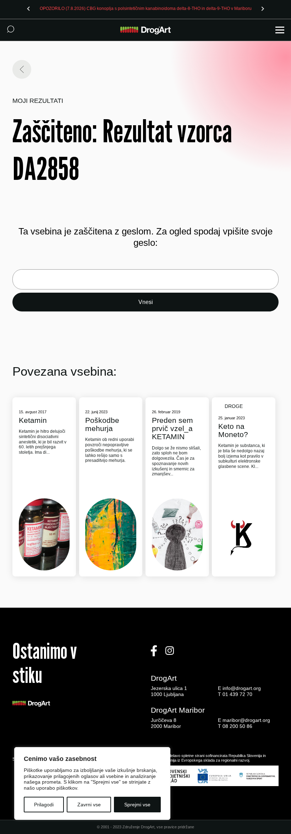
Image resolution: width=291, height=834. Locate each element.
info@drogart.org (242, 688)
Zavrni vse (89, 804)
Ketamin (33, 420)
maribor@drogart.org (246, 720)
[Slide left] (28, 8)
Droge (234, 406)
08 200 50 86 (237, 726)
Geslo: (145, 279)
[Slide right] (262, 8)
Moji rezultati (37, 101)
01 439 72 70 (237, 694)
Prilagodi (44, 804)
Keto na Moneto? (233, 430)
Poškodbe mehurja (102, 424)
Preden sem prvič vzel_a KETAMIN (172, 428)
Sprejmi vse (137, 804)
